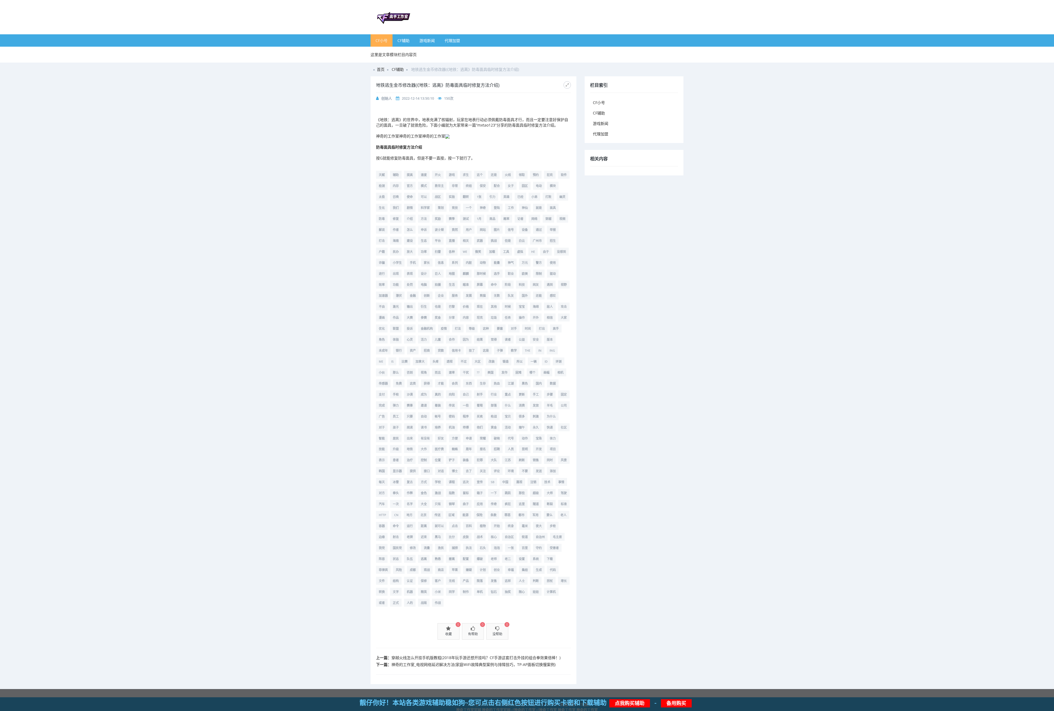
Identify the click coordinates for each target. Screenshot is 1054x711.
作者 (396, 230)
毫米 (525, 526)
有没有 (425, 438)
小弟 (534, 197)
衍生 (424, 306)
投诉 (410, 328)
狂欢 (550, 175)
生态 (424, 241)
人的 (410, 603)
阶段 (508, 284)
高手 (556, 328)
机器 (410, 592)
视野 (564, 284)
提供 (413, 471)
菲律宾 (383, 570)
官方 (410, 186)
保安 (483, 186)
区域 (451, 515)
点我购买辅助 (629, 703)
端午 (522, 427)
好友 (441, 438)
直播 (452, 241)
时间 (528, 328)
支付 (382, 394)
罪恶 (507, 515)
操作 (522, 317)
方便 (455, 438)
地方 (410, 515)
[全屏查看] (567, 85)
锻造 (506, 361)
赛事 (410, 405)
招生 (553, 241)
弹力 (396, 405)
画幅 (546, 372)
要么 (549, 515)
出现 (396, 273)
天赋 (382, 175)
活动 (508, 427)
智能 (382, 438)
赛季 (452, 219)
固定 (564, 394)
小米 (438, 592)
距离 (424, 526)
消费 (522, 405)
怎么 (410, 230)
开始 (497, 526)
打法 (458, 328)
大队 (494, 460)
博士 (455, 471)
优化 (382, 328)
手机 (413, 263)
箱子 (480, 493)
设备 (525, 230)
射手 (480, 394)
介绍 (410, 219)
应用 (480, 504)
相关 (466, 241)
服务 (455, 295)
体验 (396, 339)
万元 (525, 263)
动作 (525, 438)
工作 (511, 208)
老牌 (410, 537)
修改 (413, 548)
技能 (382, 449)
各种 (452, 252)
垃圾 (494, 317)
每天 (382, 482)
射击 (396, 537)
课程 (452, 482)
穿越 (548, 219)
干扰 (466, 372)
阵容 (382, 559)
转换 (382, 592)
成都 (413, 570)
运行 (410, 526)
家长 (427, 263)
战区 (438, 197)
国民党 (397, 548)
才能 (441, 383)
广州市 (537, 241)
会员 (455, 383)
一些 (466, 405)
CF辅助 (403, 40)
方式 (424, 482)
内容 (466, 317)
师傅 (466, 427)
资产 (413, 350)
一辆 (534, 361)
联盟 (396, 328)
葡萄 (480, 405)
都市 (521, 515)
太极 (382, 197)
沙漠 (410, 394)
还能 (539, 295)
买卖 (480, 416)
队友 (511, 295)
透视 (450, 361)
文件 (382, 581)
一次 (396, 504)
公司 (564, 405)
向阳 (452, 394)
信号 (511, 230)
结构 (396, 581)
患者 (396, 460)
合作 (452, 339)
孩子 (396, 427)
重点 (508, 394)
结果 (480, 339)
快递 (550, 427)
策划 (441, 208)
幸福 (511, 570)
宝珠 (539, 438)
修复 (396, 219)
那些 (522, 493)
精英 (424, 592)
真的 (438, 394)
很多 (522, 416)
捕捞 (455, 548)
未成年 (383, 350)
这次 (466, 482)
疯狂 (508, 504)
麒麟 (466, 273)
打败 (548, 197)
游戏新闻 (427, 40)
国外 (525, 295)
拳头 (396, 493)
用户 (469, 230)
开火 (438, 175)
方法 (424, 219)
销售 (536, 460)
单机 (480, 592)
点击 (455, 526)
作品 (396, 317)
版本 (550, 339)
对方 (382, 493)
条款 (493, 515)
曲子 (466, 504)
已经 (520, 197)
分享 (452, 317)
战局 (424, 603)
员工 (396, 416)
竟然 (455, 230)
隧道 (536, 504)
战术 (480, 537)
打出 (542, 328)
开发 (539, 449)
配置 (466, 559)
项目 (553, 449)
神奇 (483, 208)
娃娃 (536, 592)
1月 (479, 219)
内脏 (469, 263)
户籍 (382, 252)
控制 (424, 460)
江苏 (508, 460)
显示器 (397, 471)
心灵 (410, 339)
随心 (522, 592)
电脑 (424, 284)
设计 (424, 273)
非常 (455, 186)
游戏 (452, 175)
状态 (396, 559)
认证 (410, 581)
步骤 (550, 394)
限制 (539, 273)
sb (492, 482)
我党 (382, 548)
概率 (506, 219)
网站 (483, 230)
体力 (553, 438)
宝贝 (508, 416)
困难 (518, 372)
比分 (452, 537)
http (382, 515)
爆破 (480, 559)
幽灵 (562, 197)
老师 (494, 559)
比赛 (405, 361)
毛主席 (557, 537)
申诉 (424, 230)
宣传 (480, 482)
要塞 (500, 328)
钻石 (494, 592)
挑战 (494, 241)
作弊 (410, 493)
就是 (539, 208)
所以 (520, 361)
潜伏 (399, 295)
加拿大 (420, 361)
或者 (382, 603)
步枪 (553, 526)
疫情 (444, 328)
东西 (469, 383)
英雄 (506, 197)
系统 (536, 559)
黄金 (494, 427)
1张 (479, 197)
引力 (492, 197)
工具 (506, 252)
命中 (494, 284)
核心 (494, 537)
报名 (483, 449)
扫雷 (438, 252)
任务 (508, 317)
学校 (438, 482)
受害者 (554, 548)
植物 (483, 526)
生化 (382, 208)
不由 (382, 306)
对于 (382, 427)
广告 (382, 416)
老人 (563, 515)
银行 (399, 350)
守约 (539, 548)
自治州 (540, 537)
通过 (539, 230)
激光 (396, 306)
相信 (550, 317)
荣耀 (483, 438)
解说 (382, 230)
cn (396, 515)
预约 (536, 175)
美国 (490, 372)
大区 (478, 361)
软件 (564, 175)
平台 (438, 241)
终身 (511, 526)
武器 (480, 241)
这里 (522, 504)
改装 (492, 361)
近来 (424, 537)
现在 (480, 306)
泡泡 (497, 548)
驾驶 (564, 493)
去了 (469, 471)
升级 (396, 449)
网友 (536, 284)
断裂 (550, 504)
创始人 (386, 98)
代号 (511, 438)
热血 (497, 383)
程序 (466, 416)
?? (478, 372)
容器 (382, 526)
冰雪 (396, 482)
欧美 (525, 273)
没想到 (561, 252)
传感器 (383, 383)
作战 (438, 603)
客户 (438, 581)
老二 (508, 559)
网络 (534, 219)
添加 (553, 471)
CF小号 (381, 40)
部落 (494, 405)
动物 (483, 263)
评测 (559, 361)
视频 (562, 219)
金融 (413, 295)
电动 (539, 186)
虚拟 (520, 252)
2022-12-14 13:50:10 (418, 98)
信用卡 (456, 350)
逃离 (424, 559)
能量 (497, 263)
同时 (550, 460)
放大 (410, 252)
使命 (410, 197)
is (392, 361)
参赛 (424, 317)
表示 (382, 460)
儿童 (438, 339)
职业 (511, 273)
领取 (522, 175)
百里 (525, 548)
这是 (486, 350)
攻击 (564, 306)
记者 (520, 219)
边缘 (382, 537)
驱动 (553, 273)
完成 (382, 405)
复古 (410, 482)
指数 (452, 493)
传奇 (494, 504)
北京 (424, 515)
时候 (508, 306)
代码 (553, 570)
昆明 (525, 449)
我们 (396, 208)
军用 (535, 515)
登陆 (497, 208)
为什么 (551, 416)
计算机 (551, 592)
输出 (410, 306)
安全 (536, 339)
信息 (441, 263)
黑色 (525, 383)
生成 (539, 570)
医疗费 (439, 449)
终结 (469, 186)
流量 (427, 548)
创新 (427, 295)
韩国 (382, 471)
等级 (472, 328)
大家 (564, 317)
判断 (536, 581)
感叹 (553, 295)
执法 (469, 548)
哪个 (532, 372)
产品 (466, 581)
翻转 (466, 197)
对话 (441, 471)
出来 (410, 438)
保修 (424, 581)
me (381, 361)
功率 (424, 252)
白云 (522, 241)
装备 (466, 460)
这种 (486, 328)
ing (552, 350)
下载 (550, 559)
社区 (564, 427)
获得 (427, 383)
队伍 (410, 559)
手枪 (396, 394)
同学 (452, 592)
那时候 (481, 273)
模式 (424, 186)
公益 (522, 339)
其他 (494, 306)
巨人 (438, 273)
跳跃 (508, 493)
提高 (410, 175)
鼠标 (466, 493)
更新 (522, 394)
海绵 (536, 306)
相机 (560, 372)
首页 (381, 69)
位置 (438, 460)
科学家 (425, 208)
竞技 (455, 208)
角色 (382, 339)
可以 (424, 197)
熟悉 (438, 559)
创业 (497, 570)
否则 (410, 372)
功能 (396, 284)
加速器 (383, 295)
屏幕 (480, 284)
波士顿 (439, 230)
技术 (547, 482)
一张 (511, 548)
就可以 (439, 526)
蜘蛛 (455, 449)
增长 (564, 581)
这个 (480, 175)
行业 (494, 394)
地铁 (410, 449)
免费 (399, 383)
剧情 (410, 208)
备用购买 (676, 703)
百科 (469, 526)
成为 (424, 394)
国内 (539, 383)
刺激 (536, 416)
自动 (424, 416)
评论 (497, 471)
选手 (497, 273)
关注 (483, 471)
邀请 (424, 405)
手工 (536, 394)
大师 (550, 493)
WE (465, 252)
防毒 (382, 219)
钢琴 (452, 504)
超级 (536, 493)
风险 (399, 570)
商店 (441, 570)
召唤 (396, 197)
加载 (492, 252)
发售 (494, 581)
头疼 (436, 361)
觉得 (494, 339)
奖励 (438, 219)
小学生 (397, 263)
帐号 (438, 416)
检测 (382, 186)
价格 (466, 306)
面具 (553, 208)
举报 (553, 230)
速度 (424, 175)
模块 (553, 186)
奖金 (438, 317)
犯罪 (480, 460)
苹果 (455, 570)
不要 (525, 471)
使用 (553, 263)
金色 (424, 493)
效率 (382, 284)
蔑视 (519, 482)
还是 (494, 175)
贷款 (441, 350)
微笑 (478, 252)
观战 (427, 570)
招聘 (497, 449)
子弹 (500, 350)
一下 (494, 493)
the (527, 350)
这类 (413, 383)
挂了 (472, 350)
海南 (396, 241)
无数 (497, 295)
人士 (522, 581)
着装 (438, 405)
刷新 (522, 460)
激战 (438, 493)
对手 (514, 328)
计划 (483, 570)
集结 (525, 570)
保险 (479, 515)
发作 (504, 372)
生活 (452, 284)
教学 (514, 350)
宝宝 (522, 306)
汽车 (382, 504)
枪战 (494, 416)
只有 (438, 504)
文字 (396, 592)
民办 (396, 252)
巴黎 (452, 306)
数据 (553, 383)
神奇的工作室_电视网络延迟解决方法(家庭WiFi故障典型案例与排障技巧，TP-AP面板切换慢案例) (473, 664)
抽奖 (508, 592)
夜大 (539, 526)
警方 (539, 263)
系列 (455, 263)
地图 (452, 273)
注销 (533, 482)
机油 (452, 427)
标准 (564, 504)
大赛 (410, 317)
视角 (424, 372)
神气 (511, 263)
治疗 (410, 460)
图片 (497, 230)
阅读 (410, 427)
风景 (564, 460)
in (540, 350)
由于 (546, 252)
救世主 (439, 186)
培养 (438, 427)
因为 (466, 339)
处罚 (410, 284)
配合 (497, 186)
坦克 (480, 317)
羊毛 (550, 405)
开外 (536, 317)
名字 (410, 504)
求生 (466, 175)
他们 (480, 427)
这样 (508, 581)
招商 (427, 350)
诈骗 (382, 263)
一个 (469, 208)
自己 (466, 394)
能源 (465, 515)
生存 (483, 383)
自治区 (509, 537)
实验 (452, 197)
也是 (438, 306)
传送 (438, 515)
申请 (469, 438)
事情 (561, 482)
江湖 (511, 383)
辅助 (396, 175)
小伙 (382, 372)
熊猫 (483, 295)
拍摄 (438, 284)
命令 (396, 526)
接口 (427, 471)
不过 (464, 361)
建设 (410, 241)
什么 (508, 405)
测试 (466, 219)
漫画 (382, 317)
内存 (396, 186)
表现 (410, 273)
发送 (539, 471)
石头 (483, 548)
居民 (396, 438)
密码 (452, 416)
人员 (511, 449)
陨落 (480, 581)
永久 (536, 427)
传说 (452, 405)
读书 (424, 427)
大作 (424, 449)
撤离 (452, 559)
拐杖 (550, 581)
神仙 (525, 208)
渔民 (441, 548)
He (533, 252)
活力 (424, 339)
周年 (469, 449)
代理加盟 (452, 40)
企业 (441, 295)
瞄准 (466, 284)
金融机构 (427, 328)
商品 (492, 219)
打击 (382, 241)
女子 (511, 186)
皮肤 (466, 537)
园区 (525, 186)
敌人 (550, 306)
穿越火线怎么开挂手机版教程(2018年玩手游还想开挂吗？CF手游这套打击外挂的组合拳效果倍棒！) (475, 657)
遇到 (550, 284)
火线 (508, 175)
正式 (396, 603)
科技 (522, 284)
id (546, 361)
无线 (452, 581)
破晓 (497, 438)
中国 (505, 482)
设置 (522, 559)
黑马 (438, 537)
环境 (511, 471)
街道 (525, 537)
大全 (424, 504)
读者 (508, 339)
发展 (469, 295)
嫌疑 (469, 570)
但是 (508, 241)
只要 (410, 416)
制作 (466, 592)
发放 (536, 405)
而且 (438, 372)
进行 (382, 273)
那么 (396, 372)
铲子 (452, 460)
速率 (452, 372)
